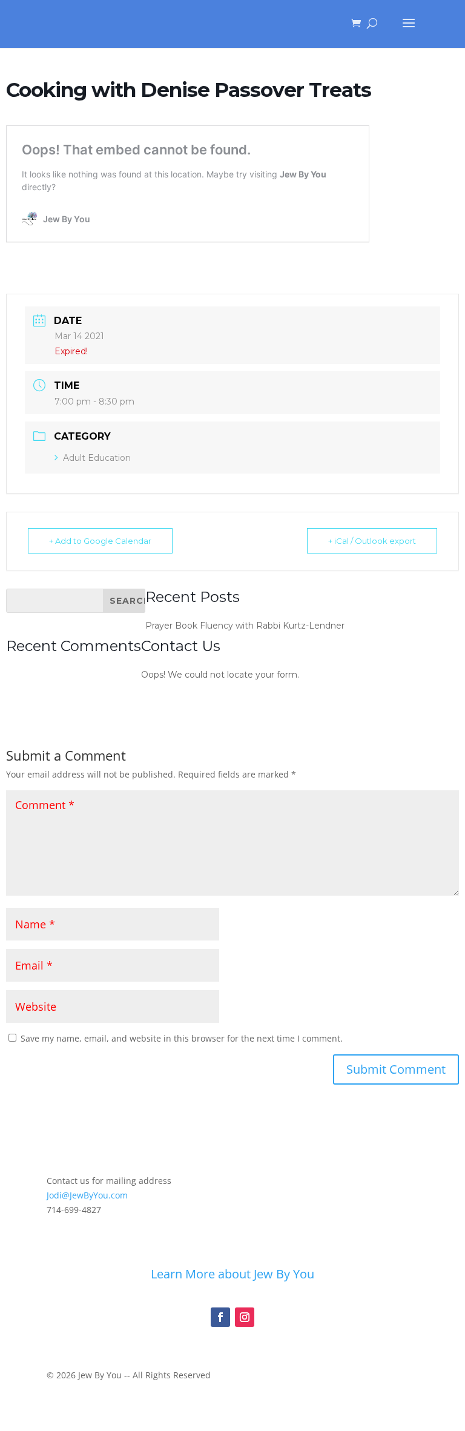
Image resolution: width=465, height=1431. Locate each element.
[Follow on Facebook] (220, 1317)
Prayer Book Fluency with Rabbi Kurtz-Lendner (245, 625)
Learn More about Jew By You (232, 1274)
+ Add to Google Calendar (100, 541)
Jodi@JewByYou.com (87, 1195)
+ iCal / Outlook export (372, 541)
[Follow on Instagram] (244, 1317)
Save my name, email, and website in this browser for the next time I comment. (182, 1038)
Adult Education (97, 457)
